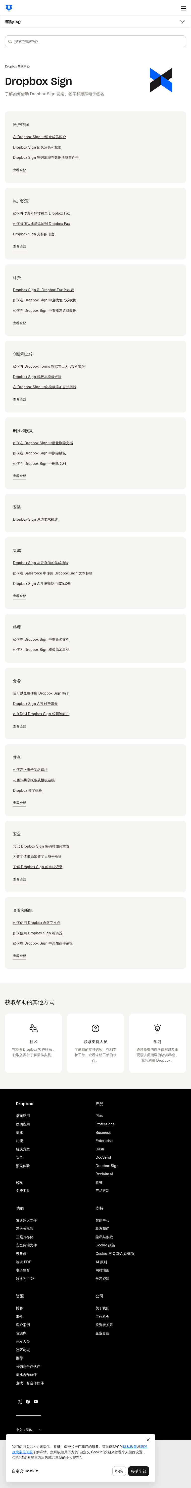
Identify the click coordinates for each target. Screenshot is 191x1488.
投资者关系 (104, 1325)
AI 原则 (101, 1262)
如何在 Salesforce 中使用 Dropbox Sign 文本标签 (53, 573)
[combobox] (100, 41)
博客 (19, 1308)
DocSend (103, 1157)
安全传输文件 (26, 1245)
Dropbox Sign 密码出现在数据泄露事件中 (46, 157)
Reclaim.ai (104, 1174)
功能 (19, 1141)
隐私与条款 (104, 1237)
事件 (19, 1316)
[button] (10, 41)
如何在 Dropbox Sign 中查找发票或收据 (44, 300)
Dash (100, 1149)
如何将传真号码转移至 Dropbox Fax (41, 213)
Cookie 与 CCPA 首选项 (115, 1253)
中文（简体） (25, 1430)
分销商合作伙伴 (28, 1366)
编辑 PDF (23, 1262)
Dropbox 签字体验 (27, 790)
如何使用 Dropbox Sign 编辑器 (37, 933)
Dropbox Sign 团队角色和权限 (37, 147)
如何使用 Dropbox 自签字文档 (36, 922)
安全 (19, 1157)
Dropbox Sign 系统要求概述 (35, 519)
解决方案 (23, 1149)
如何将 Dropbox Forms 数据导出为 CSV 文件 (49, 366)
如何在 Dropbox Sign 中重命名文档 (41, 639)
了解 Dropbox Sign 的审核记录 (37, 867)
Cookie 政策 (105, 1245)
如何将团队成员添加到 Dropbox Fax (41, 224)
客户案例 (23, 1325)
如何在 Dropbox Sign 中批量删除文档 (43, 443)
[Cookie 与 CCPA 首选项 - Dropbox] (80, 1458)
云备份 (21, 1253)
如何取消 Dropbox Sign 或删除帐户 (41, 714)
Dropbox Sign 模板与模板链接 (37, 377)
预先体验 (23, 1166)
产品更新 (102, 1190)
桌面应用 (23, 1115)
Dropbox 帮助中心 (17, 66)
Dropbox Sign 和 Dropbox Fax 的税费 (43, 290)
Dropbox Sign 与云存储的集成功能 (40, 563)
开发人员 (23, 1341)
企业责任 (102, 1333)
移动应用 (23, 1124)
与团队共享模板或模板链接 (34, 780)
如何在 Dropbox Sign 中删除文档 (39, 463)
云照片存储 (24, 1237)
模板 (19, 1182)
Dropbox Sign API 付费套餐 (35, 703)
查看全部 (19, 170)
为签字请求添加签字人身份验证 (37, 856)
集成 (19, 1132)
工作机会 (102, 1316)
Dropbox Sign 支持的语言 (33, 234)
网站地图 (102, 1270)
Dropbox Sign (107, 1166)
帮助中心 (13, 21)
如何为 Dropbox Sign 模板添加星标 (41, 649)
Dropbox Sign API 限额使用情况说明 (42, 583)
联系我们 (102, 1228)
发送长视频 (24, 1228)
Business (103, 1132)
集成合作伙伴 (26, 1374)
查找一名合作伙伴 (30, 1383)
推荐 (19, 1358)
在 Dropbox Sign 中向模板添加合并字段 (44, 387)
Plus (99, 1115)
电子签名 (23, 1270)
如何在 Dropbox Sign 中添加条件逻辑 (43, 943)
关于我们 (102, 1308)
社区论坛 (23, 1350)
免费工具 (23, 1190)
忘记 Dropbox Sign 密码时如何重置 (41, 846)
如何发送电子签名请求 (30, 769)
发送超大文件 (26, 1220)
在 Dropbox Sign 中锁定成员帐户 (39, 137)
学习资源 (102, 1278)
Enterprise (104, 1141)
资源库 (21, 1333)
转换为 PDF (25, 1278)
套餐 (99, 1182)
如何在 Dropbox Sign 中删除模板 (39, 453)
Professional (106, 1124)
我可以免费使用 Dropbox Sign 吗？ (41, 693)
